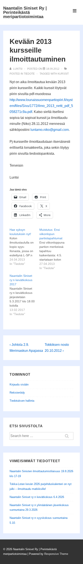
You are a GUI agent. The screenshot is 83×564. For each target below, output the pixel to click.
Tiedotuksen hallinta (22, 400)
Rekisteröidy (17, 392)
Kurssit (63, 73)
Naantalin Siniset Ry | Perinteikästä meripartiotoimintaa (25, 12)
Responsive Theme (56, 553)
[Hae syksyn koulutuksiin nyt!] (24, 247)
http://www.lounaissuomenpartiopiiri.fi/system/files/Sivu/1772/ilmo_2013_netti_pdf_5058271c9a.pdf (41, 106)
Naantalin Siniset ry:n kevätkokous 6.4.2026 (37, 497)
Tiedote (29, 73)
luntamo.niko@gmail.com (49, 129)
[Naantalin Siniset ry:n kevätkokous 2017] (24, 295)
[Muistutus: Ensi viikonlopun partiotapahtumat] (54, 249)
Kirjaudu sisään (19, 384)
